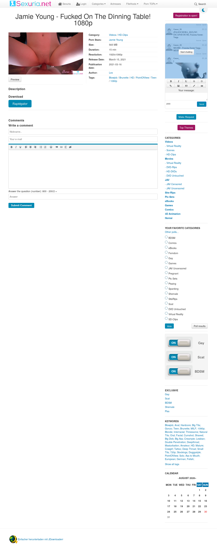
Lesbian (200, 438)
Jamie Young (116, 39)
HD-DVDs (171, 171)
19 (181, 506)
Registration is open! (186, 15)
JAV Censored (174, 184)
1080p (113, 81)
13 (188, 500)
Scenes (170, 150)
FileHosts (131, 3)
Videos (112, 34)
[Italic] (16, 147)
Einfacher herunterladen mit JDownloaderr (40, 539)
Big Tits (196, 425)
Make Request (186, 117)
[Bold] (11, 147)
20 (188, 506)
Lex (111, 72)
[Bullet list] (40, 147)
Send (201, 104)
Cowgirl (169, 448)
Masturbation (172, 445)
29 (199, 511)
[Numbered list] (45, 147)
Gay (167, 394)
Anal (177, 425)
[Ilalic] (179, 81)
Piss (167, 411)
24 (168, 511)
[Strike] (194, 81)
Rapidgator (20, 103)
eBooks (169, 201)
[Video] (186, 86)
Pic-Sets (169, 196)
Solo (181, 455)
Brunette (124, 77)
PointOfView (142, 77)
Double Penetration (175, 442)
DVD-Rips (171, 167)
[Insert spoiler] (65, 147)
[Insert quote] (57, 147)
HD (132, 77)
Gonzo (168, 428)
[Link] (171, 86)
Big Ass (179, 438)
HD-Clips (123, 34)
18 (175, 506)
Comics (169, 209)
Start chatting (186, 52)
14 (194, 500)
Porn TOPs (150, 3)
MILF (193, 428)
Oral (172, 435)
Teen (153, 77)
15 (199, 500)
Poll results (199, 326)
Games (169, 205)
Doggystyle (195, 452)
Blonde (168, 432)
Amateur (185, 445)
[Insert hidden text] (70, 147)
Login (83, 3)
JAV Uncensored (175, 188)
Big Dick (169, 438)
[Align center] (30, 147)
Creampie (189, 438)
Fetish (190, 459)
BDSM (168, 402)
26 (181, 511)
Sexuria (66, 3)
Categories (98, 3)
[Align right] (35, 147)
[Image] (178, 86)
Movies (169, 158)
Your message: (186, 90)
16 (205, 500)
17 (168, 506)
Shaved (199, 435)
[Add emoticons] (51, 147)
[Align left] (26, 147)
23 (205, 506)
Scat (167, 398)
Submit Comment (21, 205)
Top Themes (186, 127)
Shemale (169, 407)
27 (188, 511)
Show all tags (172, 464)
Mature (199, 445)
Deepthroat (193, 442)
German (181, 459)
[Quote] (202, 86)
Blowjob (113, 77)
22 (199, 506)
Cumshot (189, 435)
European (170, 459)
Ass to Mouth (192, 455)
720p (173, 452)
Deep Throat (189, 448)
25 (175, 511)
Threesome (192, 432)
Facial (179, 435)
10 (168, 500)
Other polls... (172, 232)
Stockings (182, 452)
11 (175, 500)
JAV (167, 179)
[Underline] (20, 147)
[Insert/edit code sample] (61, 147)
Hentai (168, 218)
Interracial (179, 432)
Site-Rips (170, 192)
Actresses (115, 3)
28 (194, 511)
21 (194, 506)
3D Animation (173, 213)
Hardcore (186, 425)
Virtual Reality (173, 146)
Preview (15, 79)
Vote (169, 326)
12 (181, 500)
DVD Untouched (175, 175)
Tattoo (177, 448)
